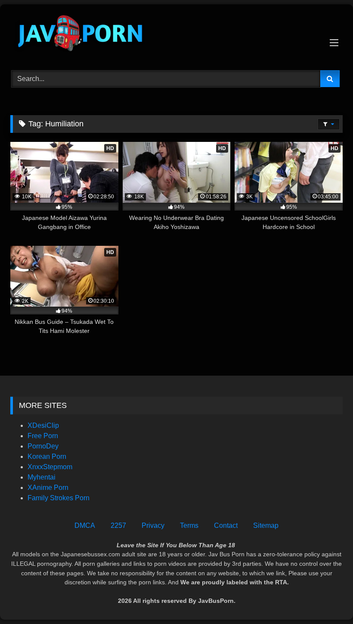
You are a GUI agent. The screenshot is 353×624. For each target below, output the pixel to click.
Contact (226, 525)
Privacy (153, 525)
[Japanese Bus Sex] (176, 34)
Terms (189, 525)
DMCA (84, 525)
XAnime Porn (48, 487)
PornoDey (43, 446)
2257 (118, 525)
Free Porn (43, 435)
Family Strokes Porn (59, 498)
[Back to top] (326, 598)
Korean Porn (47, 456)
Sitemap (266, 525)
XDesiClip (43, 425)
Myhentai (42, 477)
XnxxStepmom (50, 466)
